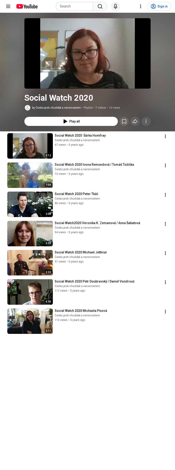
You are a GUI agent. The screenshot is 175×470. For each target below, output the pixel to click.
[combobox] (76, 6)
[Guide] (8, 6)
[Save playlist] (124, 121)
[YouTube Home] (27, 6)
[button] (87, 53)
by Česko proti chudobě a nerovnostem (56, 107)
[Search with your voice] (115, 6)
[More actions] (146, 121)
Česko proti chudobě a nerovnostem (77, 140)
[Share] (135, 121)
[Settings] (140, 6)
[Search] (100, 6)
